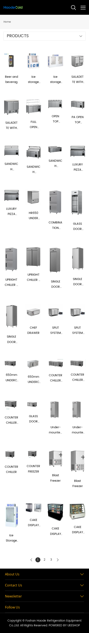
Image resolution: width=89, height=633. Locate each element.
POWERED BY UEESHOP (64, 625)
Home (7, 22)
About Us (12, 574)
